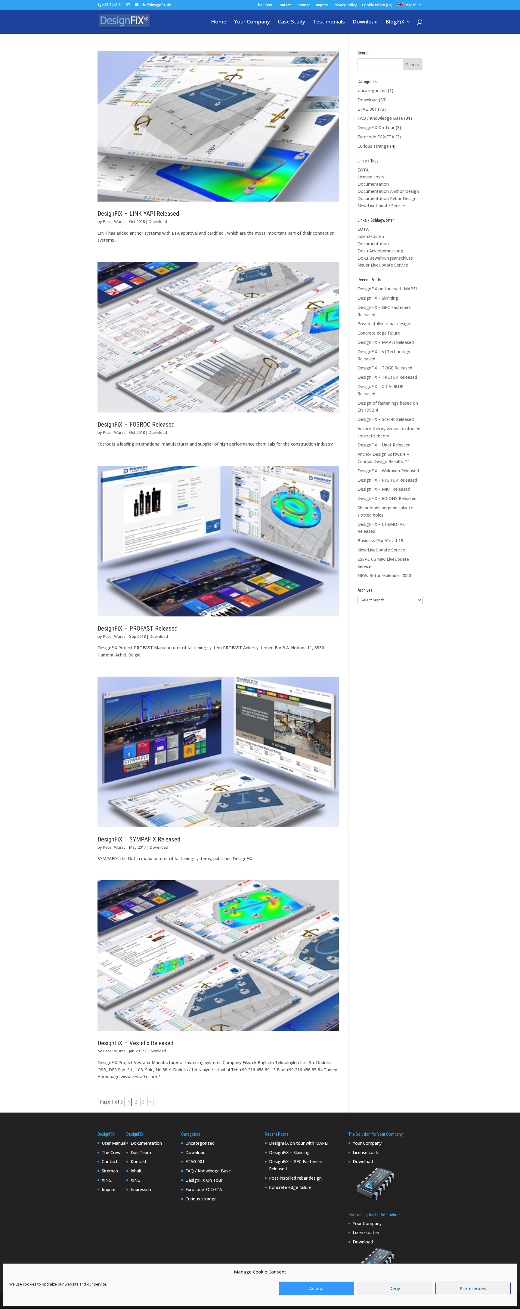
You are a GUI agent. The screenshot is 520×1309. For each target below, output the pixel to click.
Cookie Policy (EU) (377, 5)
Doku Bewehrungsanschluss (385, 258)
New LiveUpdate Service (381, 205)
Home (218, 22)
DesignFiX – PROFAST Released (138, 628)
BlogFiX (394, 22)
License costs (371, 177)
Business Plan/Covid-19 (380, 540)
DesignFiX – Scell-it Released (386, 419)
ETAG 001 (367, 109)
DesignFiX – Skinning (378, 298)
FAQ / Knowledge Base (380, 118)
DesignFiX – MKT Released (384, 489)
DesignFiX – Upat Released (384, 445)
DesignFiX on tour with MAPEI (387, 289)
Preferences (473, 1289)
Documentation (373, 184)
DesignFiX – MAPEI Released (386, 342)
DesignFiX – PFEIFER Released (387, 480)
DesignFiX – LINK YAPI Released (138, 213)
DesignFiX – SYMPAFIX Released (139, 839)
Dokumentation (373, 243)
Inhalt (136, 1171)
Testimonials (329, 22)
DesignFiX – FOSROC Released (136, 424)
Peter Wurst (114, 221)
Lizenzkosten (371, 236)
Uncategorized (372, 90)
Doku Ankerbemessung (380, 251)
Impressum (142, 1189)
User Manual (114, 1143)
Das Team (141, 1152)
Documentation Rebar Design (387, 198)
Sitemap (303, 5)
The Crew (264, 5)
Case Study (291, 22)
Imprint (322, 5)
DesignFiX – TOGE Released (385, 368)
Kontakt (139, 1161)
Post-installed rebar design (384, 323)
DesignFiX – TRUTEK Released (387, 377)
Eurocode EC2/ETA (376, 137)
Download (365, 22)
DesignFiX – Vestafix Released (135, 1043)
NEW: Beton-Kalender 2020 (384, 575)
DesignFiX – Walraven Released (388, 471)
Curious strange (373, 146)
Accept (316, 1289)
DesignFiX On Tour (376, 127)
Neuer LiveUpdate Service (383, 265)
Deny (394, 1289)
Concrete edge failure (379, 333)
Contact (284, 5)
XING (107, 1180)
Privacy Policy (345, 5)
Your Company (252, 22)
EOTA (363, 170)
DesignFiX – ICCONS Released (387, 498)
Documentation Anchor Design (388, 191)
